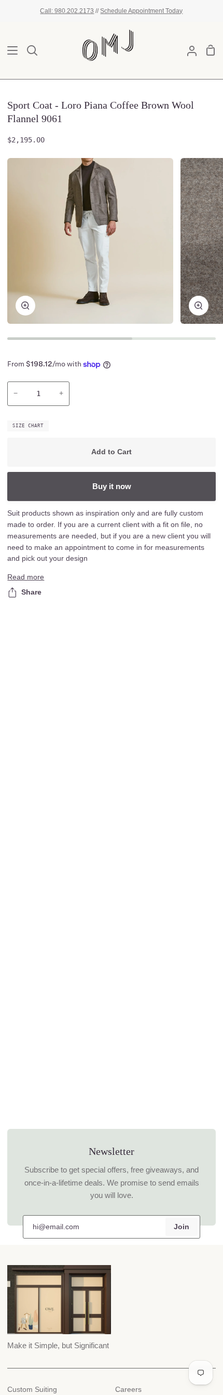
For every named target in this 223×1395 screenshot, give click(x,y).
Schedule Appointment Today (141, 10)
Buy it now (111, 486)
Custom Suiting (32, 1389)
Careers (128, 1389)
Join (181, 1227)
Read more (25, 577)
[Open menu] (9, 50)
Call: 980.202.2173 (67, 10)
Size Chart (28, 425)
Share (31, 592)
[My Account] (187, 50)
